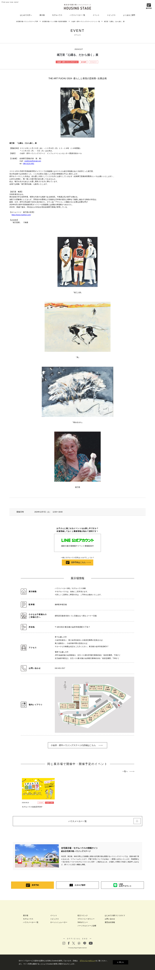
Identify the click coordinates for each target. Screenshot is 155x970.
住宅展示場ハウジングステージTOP (27, 21)
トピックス (111, 15)
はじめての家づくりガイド (115, 915)
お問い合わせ (110, 919)
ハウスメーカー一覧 (77, 15)
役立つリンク (83, 915)
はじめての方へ (26, 15)
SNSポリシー (83, 922)
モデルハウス (57, 15)
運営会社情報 (110, 922)
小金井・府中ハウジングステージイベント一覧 (85, 21)
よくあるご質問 (129, 15)
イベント (96, 15)
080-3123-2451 (28, 164)
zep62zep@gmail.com (32, 161)
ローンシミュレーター (58, 922)
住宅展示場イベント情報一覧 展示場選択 (54, 21)
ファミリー (93, 62)
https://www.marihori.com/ (21, 215)
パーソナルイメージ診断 (87, 926)
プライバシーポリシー (86, 919)
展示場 (42, 15)
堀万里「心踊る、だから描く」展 (114, 21)
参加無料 (83, 62)
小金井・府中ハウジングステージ (67, 62)
